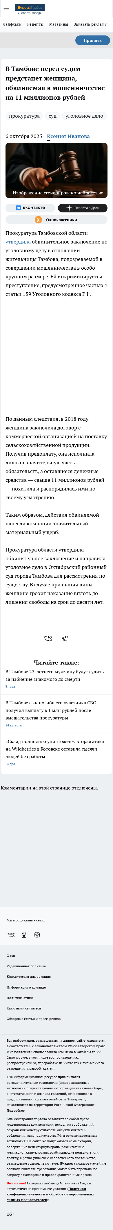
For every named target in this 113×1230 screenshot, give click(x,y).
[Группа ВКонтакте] (30, 208)
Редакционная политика (26, 966)
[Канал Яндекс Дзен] (82, 208)
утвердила (18, 241)
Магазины (58, 24)
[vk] (48, 638)
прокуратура (24, 115)
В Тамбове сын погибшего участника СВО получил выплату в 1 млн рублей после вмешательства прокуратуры (51, 713)
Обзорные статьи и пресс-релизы (34, 1018)
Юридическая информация (29, 976)
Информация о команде (26, 987)
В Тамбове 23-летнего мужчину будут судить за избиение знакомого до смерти (55, 679)
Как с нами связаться (24, 1008)
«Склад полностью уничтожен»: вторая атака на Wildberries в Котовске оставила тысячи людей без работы (55, 752)
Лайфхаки (12, 24)
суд (53, 115)
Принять (93, 40)
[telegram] (66, 638)
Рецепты (35, 24)
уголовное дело (84, 115)
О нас (11, 955)
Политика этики (20, 998)
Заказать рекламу (90, 24)
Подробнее (16, 1110)
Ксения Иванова (68, 136)
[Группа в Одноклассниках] (56, 219)
